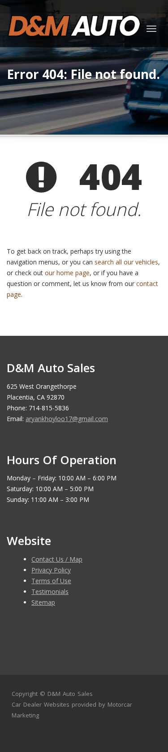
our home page (67, 272)
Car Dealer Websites (40, 704)
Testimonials (50, 591)
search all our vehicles (126, 262)
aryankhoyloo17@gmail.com (67, 418)
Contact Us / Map (56, 559)
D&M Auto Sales (70, 694)
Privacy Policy (51, 570)
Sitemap (43, 602)
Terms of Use (51, 580)
